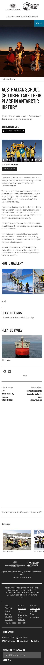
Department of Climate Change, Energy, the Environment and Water (22, 573)
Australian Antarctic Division (22, 577)
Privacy (32, 614)
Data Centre (22, 623)
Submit (6, 660)
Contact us (22, 608)
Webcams (33, 605)
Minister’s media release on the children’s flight (18, 317)
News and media (14, 116)
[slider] (7, 160)
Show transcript (9, 169)
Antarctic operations (8, 615)
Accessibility (34, 617)
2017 (24, 116)
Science (7, 611)
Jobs (19, 612)
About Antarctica (8, 606)
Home (4, 116)
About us (21, 605)
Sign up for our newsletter (14, 650)
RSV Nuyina (9, 619)
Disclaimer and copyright (35, 609)
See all (4, 301)
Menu (37, 23)
